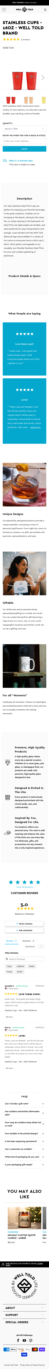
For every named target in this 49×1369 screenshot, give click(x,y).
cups (9, 966)
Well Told (14, 1365)
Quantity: (8, 123)
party (9, 971)
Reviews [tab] (9, 941)
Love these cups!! (24, 344)
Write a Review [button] (25, 924)
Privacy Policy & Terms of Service (32, 1365)
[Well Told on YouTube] (24, 1340)
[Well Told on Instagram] (30, 1340)
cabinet (20, 966)
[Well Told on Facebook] (18, 1340)
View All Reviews (24, 887)
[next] (42, 77)
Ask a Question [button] (25, 930)
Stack (31, 966)
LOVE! (24, 399)
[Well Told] (24, 9)
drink (19, 971)
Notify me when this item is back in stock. (24, 135)
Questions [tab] (26, 941)
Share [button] (10, 1017)
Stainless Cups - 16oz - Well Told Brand (21, 1010)
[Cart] (44, 9)
